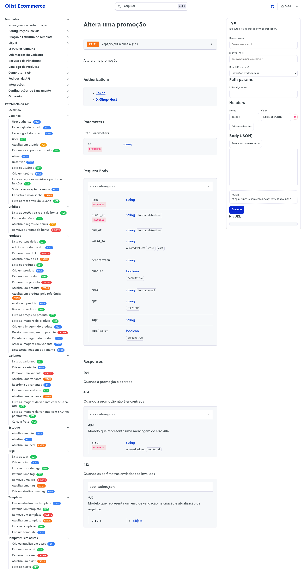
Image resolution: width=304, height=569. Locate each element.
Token (100, 93)
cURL (237, 217)
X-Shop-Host (106, 100)
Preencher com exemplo (246, 143)
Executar (237, 209)
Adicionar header (241, 126)
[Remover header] (295, 117)
